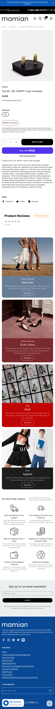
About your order (8, 658)
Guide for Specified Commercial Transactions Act (20, 677)
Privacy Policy (7, 675)
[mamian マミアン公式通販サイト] (15, 18)
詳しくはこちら (10, 10)
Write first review (41, 216)
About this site (7, 672)
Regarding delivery (9, 663)
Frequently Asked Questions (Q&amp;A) (16, 655)
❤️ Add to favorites (10, 123)
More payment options (28, 156)
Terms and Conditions (10, 669)
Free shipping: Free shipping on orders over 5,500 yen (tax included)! (27, 3)
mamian (5, 87)
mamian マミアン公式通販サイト (27, 702)
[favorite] (34, 18)
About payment (7, 660)
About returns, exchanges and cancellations (18, 666)
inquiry (4, 652)
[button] (40, 18)
